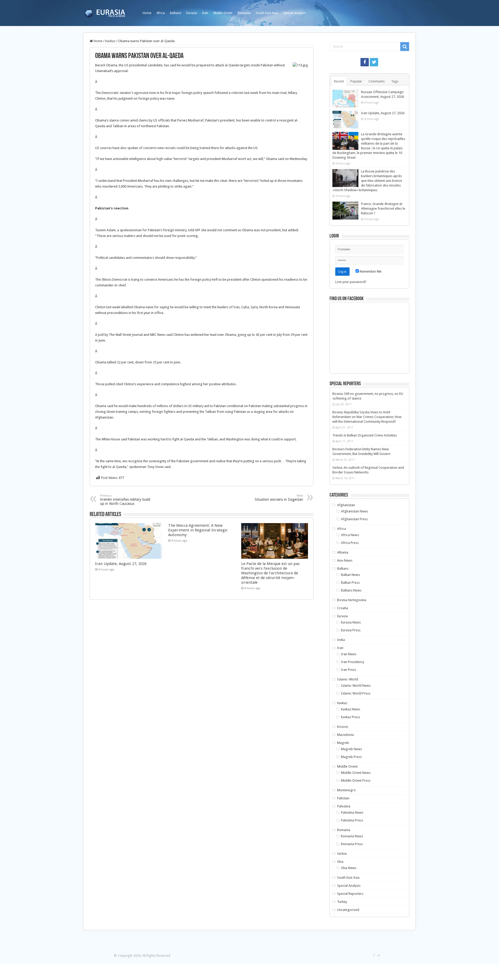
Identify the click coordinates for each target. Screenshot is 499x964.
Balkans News (351, 590)
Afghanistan (346, 505)
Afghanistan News (354, 511)
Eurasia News (351, 622)
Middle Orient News (356, 773)
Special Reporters (350, 894)
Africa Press (350, 543)
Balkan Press (350, 582)
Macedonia (345, 735)
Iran (205, 13)
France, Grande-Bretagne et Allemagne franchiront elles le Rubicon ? (383, 208)
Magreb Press (351, 757)
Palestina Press (352, 820)
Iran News (348, 654)
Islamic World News (356, 685)
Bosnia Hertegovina (351, 600)
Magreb (343, 743)
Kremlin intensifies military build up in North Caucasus (125, 500)
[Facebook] (364, 62)
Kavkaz (110, 41)
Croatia (342, 608)
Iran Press (348, 670)
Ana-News (344, 560)
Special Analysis (294, 13)
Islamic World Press (355, 693)
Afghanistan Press (354, 519)
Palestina (343, 806)
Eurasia (191, 13)
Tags (394, 81)
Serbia (342, 854)
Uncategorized (348, 910)
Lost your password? (350, 282)
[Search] (404, 46)
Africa (160, 13)
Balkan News (350, 575)
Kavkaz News (350, 709)
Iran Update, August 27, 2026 (121, 563)
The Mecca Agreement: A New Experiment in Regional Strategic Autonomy (198, 530)
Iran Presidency (352, 662)
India (341, 640)
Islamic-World (347, 679)
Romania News (352, 836)
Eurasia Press (350, 630)
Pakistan (343, 798)
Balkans (175, 13)
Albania (342, 552)
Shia (340, 862)
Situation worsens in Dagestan (279, 498)
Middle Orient (222, 13)
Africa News (350, 535)
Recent (339, 81)
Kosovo (342, 727)
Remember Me (370, 271)
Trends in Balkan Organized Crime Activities (364, 435)
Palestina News (352, 812)
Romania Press (352, 844)
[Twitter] (374, 62)
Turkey (342, 902)
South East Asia (267, 13)
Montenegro (346, 790)
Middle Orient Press (355, 780)
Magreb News (351, 749)
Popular (356, 81)
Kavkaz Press (350, 717)
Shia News (348, 868)
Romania (244, 13)
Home (147, 13)
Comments (377, 81)
